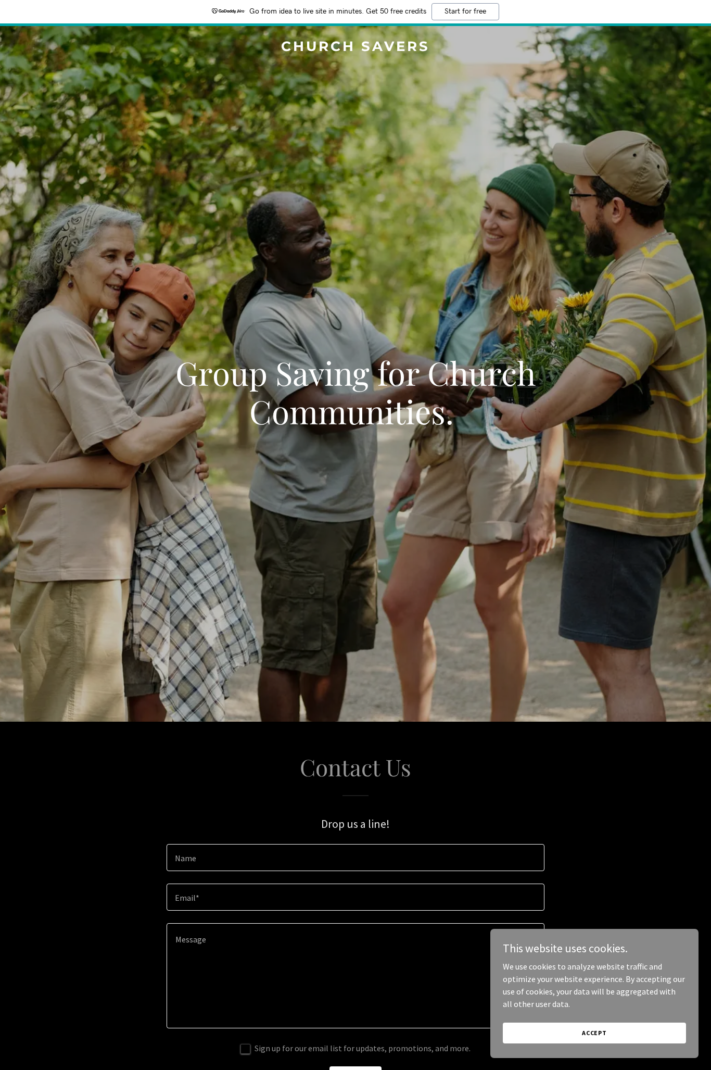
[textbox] (355, 857)
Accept (594, 1033)
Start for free (465, 11)
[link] (355, 48)
